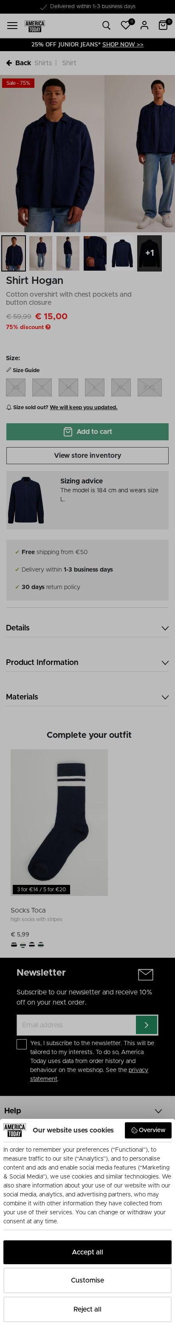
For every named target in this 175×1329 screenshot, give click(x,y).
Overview (152, 1130)
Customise (87, 1280)
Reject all (87, 1309)
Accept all (87, 1252)
